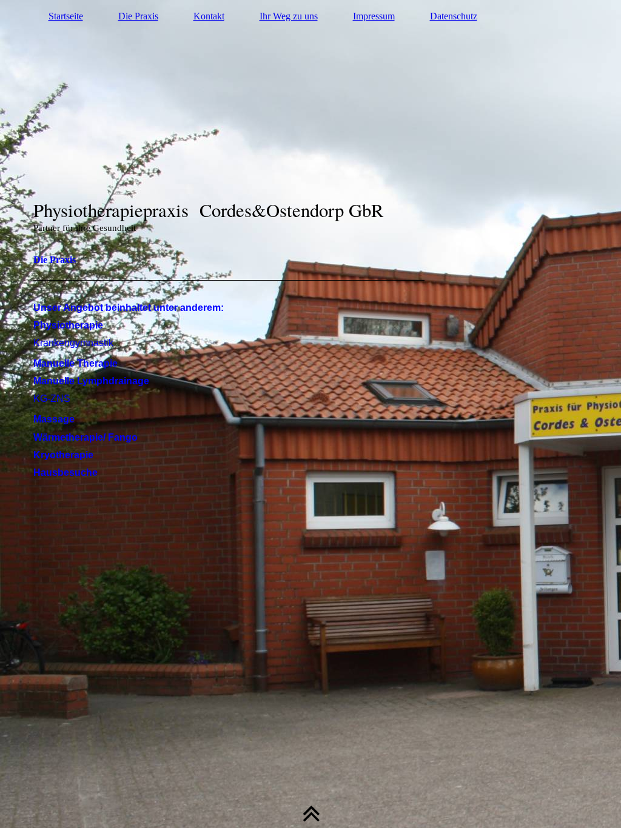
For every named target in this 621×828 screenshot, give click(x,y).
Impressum (374, 16)
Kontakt (208, 16)
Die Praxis (138, 16)
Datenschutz (453, 16)
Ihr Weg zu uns (289, 16)
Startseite (66, 16)
